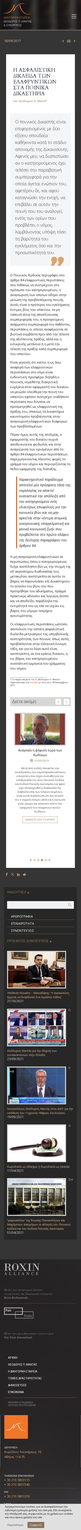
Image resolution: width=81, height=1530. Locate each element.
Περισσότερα (15, 1525)
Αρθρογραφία (22, 916)
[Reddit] (24, 874)
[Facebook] (6, 874)
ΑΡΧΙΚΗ (12, 1357)
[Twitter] (12, 874)
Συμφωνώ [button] (36, 1525)
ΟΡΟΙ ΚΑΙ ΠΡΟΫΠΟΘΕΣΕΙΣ (22, 1405)
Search (69, 905)
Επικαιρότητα (22, 923)
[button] (66, 702)
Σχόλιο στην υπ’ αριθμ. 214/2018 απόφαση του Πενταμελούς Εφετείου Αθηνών (40, 755)
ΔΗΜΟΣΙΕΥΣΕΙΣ (17, 1385)
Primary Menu (73, 16)
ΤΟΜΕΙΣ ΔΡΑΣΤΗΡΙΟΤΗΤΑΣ (25, 1378)
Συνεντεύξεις (22, 930)
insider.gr (35, 682)
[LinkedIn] (18, 874)
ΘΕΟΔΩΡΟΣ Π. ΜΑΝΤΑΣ (22, 1364)
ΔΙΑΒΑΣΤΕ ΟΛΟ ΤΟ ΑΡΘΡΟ (40, 844)
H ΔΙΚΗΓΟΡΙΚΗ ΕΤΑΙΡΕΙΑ (22, 1371)
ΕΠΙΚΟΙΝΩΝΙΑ (16, 1392)
